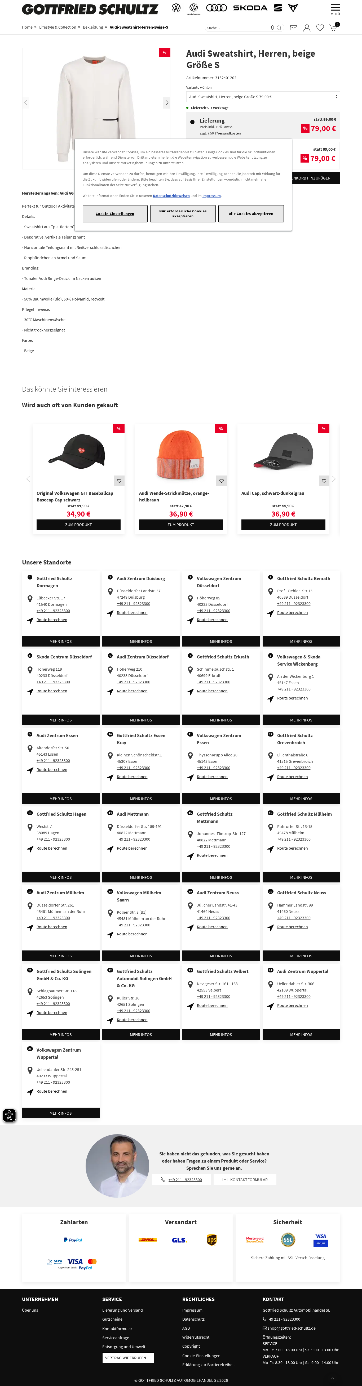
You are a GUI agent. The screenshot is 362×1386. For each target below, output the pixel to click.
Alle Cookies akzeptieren (251, 213)
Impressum (211, 195)
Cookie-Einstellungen (115, 213)
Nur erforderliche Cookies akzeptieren (182, 213)
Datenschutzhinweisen (171, 195)
